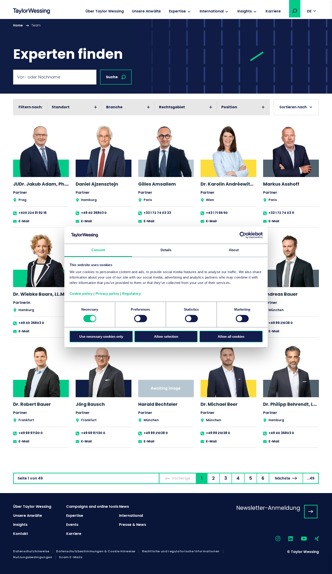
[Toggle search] (294, 11)
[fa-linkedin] (286, 538)
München (276, 310)
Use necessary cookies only (101, 336)
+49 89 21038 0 (281, 323)
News (124, 506)
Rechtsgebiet (172, 107)
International (212, 11)
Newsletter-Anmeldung (268, 508)
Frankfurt (26, 420)
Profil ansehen (41, 175)
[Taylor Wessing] (31, 11)
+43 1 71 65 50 (217, 212)
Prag (22, 200)
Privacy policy (107, 293)
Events (72, 524)
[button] (294, 11)
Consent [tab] (98, 250)
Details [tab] (166, 250)
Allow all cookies (231, 336)
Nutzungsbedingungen (32, 557)
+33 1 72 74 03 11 (281, 212)
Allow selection (166, 336)
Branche (114, 107)
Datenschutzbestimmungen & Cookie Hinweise (95, 551)
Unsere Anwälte (146, 11)
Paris (148, 200)
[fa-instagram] (274, 538)
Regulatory (131, 293)
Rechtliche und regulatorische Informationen (181, 551)
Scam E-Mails (70, 557)
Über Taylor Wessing (105, 11)
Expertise (177, 11)
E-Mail (24, 221)
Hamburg (89, 200)
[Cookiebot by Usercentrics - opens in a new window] (243, 235)
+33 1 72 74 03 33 (157, 212)
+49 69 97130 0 (31, 433)
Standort (61, 107)
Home (18, 25)
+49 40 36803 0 (94, 212)
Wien (210, 200)
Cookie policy (81, 293)
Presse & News (132, 524)
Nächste (282, 478)
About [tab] (234, 250)
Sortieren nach (293, 107)
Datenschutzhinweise (31, 551)
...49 (310, 478)
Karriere (273, 11)
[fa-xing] (313, 538)
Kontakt (20, 533)
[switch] (140, 318)
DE (309, 11)
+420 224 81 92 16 (33, 212)
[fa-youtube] (300, 538)
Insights (244, 11)
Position (229, 107)
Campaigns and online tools (92, 506)
